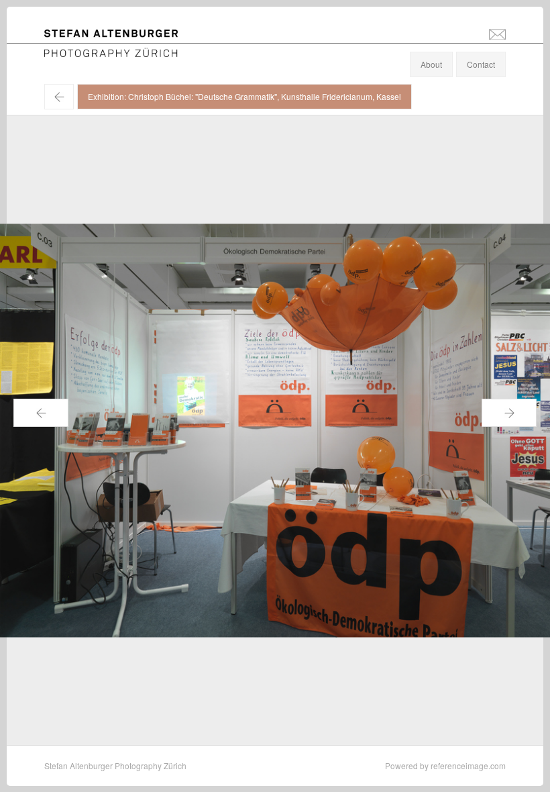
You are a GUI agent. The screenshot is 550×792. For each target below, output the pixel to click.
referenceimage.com (468, 765)
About (431, 64)
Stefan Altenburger (120, 36)
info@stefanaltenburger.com (497, 33)
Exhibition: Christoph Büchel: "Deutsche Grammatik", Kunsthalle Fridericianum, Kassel (244, 96)
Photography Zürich (80, 50)
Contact (481, 64)
